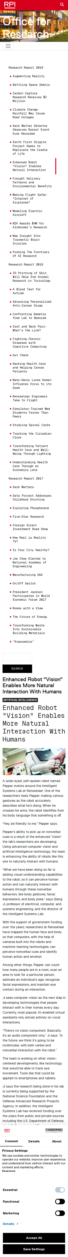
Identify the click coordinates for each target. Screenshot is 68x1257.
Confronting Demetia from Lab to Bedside (29, 316)
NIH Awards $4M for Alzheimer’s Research (30, 225)
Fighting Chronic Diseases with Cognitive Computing (29, 343)
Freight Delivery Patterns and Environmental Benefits (32, 182)
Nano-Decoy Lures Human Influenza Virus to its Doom (32, 384)
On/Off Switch (24, 583)
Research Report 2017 (26, 478)
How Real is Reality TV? (29, 539)
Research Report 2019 (26, 68)
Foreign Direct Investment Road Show (30, 527)
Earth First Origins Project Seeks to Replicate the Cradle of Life (30, 147)
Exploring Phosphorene (31, 508)
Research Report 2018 (26, 264)
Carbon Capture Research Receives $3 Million (30, 97)
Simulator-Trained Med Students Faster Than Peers (31, 412)
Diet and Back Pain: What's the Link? (30, 328)
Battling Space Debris (31, 85)
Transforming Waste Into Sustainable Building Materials (29, 629)
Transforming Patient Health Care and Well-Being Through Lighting (32, 450)
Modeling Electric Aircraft (27, 213)
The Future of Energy (30, 617)
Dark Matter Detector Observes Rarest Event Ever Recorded (31, 129)
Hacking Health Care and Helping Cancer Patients (29, 367)
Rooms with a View (28, 608)
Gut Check (20, 355)
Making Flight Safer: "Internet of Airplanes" (30, 198)
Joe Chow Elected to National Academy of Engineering (29, 562)
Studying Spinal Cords (31, 425)
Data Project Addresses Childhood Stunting (32, 497)
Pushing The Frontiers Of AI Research (31, 254)
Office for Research (27, 27)
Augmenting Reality (29, 76)
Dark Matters (23, 487)
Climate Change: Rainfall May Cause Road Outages (29, 113)
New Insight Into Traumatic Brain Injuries (26, 239)
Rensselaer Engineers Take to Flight (30, 398)
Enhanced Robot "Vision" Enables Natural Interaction (29, 166)
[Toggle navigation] (8, 46)
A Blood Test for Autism (27, 291)
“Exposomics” (23, 642)
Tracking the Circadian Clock (32, 435)
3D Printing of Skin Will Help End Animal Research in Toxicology (32, 277)
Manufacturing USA (28, 575)
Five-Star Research (28, 517)
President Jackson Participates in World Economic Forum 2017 (31, 596)
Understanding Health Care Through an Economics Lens (30, 466)
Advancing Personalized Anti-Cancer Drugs (32, 303)
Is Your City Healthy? (31, 550)
